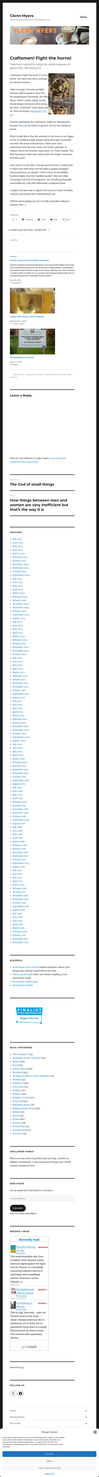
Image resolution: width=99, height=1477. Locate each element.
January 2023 (19, 643)
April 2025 (18, 550)
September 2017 (21, 863)
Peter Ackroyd (22, 1296)
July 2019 (17, 787)
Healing (16, 1090)
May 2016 (17, 920)
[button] (95, 1432)
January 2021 (19, 722)
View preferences (49, 1468)
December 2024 (20, 564)
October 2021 (19, 690)
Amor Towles (22, 1309)
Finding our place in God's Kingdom (31, 1076)
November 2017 (20, 856)
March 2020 (19, 758)
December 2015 (20, 938)
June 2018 (17, 830)
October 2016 (19, 902)
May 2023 (17, 629)
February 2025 (20, 557)
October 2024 (19, 571)
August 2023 (19, 618)
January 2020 (19, 766)
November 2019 (21, 773)
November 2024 (21, 568)
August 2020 (19, 740)
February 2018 (20, 845)
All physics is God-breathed (27, 1058)
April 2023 (18, 632)
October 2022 (19, 654)
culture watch (19, 1068)
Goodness (48, 374)
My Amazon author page (25, 981)
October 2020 (19, 733)
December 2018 (20, 809)
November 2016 (21, 899)
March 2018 (18, 841)
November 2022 (21, 650)
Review (16, 1119)
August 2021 (19, 697)
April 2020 (18, 755)
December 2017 (20, 852)
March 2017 (18, 884)
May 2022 (18, 665)
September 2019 (21, 780)
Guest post (18, 1086)
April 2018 (18, 838)
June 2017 (17, 874)
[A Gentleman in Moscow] (13, 1305)
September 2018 (21, 820)
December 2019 (20, 769)
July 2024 (17, 578)
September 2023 (21, 614)
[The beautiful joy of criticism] (43, 341)
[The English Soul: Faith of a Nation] (13, 1291)
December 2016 (20, 895)
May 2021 (17, 708)
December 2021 (20, 683)
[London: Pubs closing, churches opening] (43, 301)
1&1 (22, 1367)
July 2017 (17, 870)
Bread (15, 1065)
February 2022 (20, 676)
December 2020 (20, 726)
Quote (16, 1115)
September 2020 (21, 737)
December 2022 (20, 647)
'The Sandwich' (20, 1054)
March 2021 (18, 715)
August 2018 (19, 823)
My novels (15, 1423)
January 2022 (19, 679)
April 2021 (18, 712)
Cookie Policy (49, 1474)
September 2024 (21, 575)
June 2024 (18, 582)
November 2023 (21, 607)
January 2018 (19, 848)
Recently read (29, 1239)
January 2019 (19, 805)
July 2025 (17, 539)
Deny (50, 1461)
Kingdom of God (21, 1097)
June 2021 (17, 704)
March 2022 (19, 672)
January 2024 (19, 600)
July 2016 (17, 913)
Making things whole (62, 374)
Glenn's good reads (22, 974)
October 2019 (19, 776)
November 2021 (20, 686)
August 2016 (19, 910)
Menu (83, 17)
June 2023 (18, 625)
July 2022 (17, 658)
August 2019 (19, 784)
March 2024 (19, 593)
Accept (49, 1454)
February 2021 (20, 719)
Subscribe (18, 1208)
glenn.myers (19, 374)
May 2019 (17, 794)
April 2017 (18, 881)
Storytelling (19, 1126)
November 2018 (20, 812)
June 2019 (18, 791)
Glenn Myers (22, 16)
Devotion (17, 1072)
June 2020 (18, 748)
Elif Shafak (21, 1253)
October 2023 (19, 611)
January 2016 (19, 935)
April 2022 (18, 668)
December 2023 (20, 604)
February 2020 (20, 762)
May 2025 (18, 546)
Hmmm (16, 1094)
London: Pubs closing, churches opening (27, 317)
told (25, 125)
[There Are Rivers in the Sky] (13, 1249)
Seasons (17, 1122)
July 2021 (17, 701)
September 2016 (21, 906)
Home (13, 1410)
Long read (18, 1101)
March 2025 (19, 553)
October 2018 (19, 816)
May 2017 (17, 877)
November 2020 (21, 730)
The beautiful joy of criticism (22, 357)
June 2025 (18, 542)
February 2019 (20, 802)
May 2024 (18, 586)
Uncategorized (20, 1130)
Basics (16, 1061)
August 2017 (19, 866)
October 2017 (19, 859)
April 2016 (18, 924)
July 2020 (17, 744)
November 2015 (20, 942)
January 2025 (19, 560)
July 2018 (17, 827)
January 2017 (19, 892)
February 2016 (20, 931)
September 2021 (21, 694)
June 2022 (18, 661)
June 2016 (18, 917)
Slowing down (17, 1417)
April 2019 (18, 798)
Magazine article (21, 1104)
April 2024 (18, 589)
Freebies (17, 1079)
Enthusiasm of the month (26, 967)
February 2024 (20, 596)
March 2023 (19, 636)
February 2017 (20, 888)
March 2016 (18, 928)
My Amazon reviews (23, 985)
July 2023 (17, 622)
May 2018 (17, 834)
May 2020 (18, 751)
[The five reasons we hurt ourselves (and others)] (43, 271)
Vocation (13, 377)
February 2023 (20, 640)
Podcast (16, 1112)
